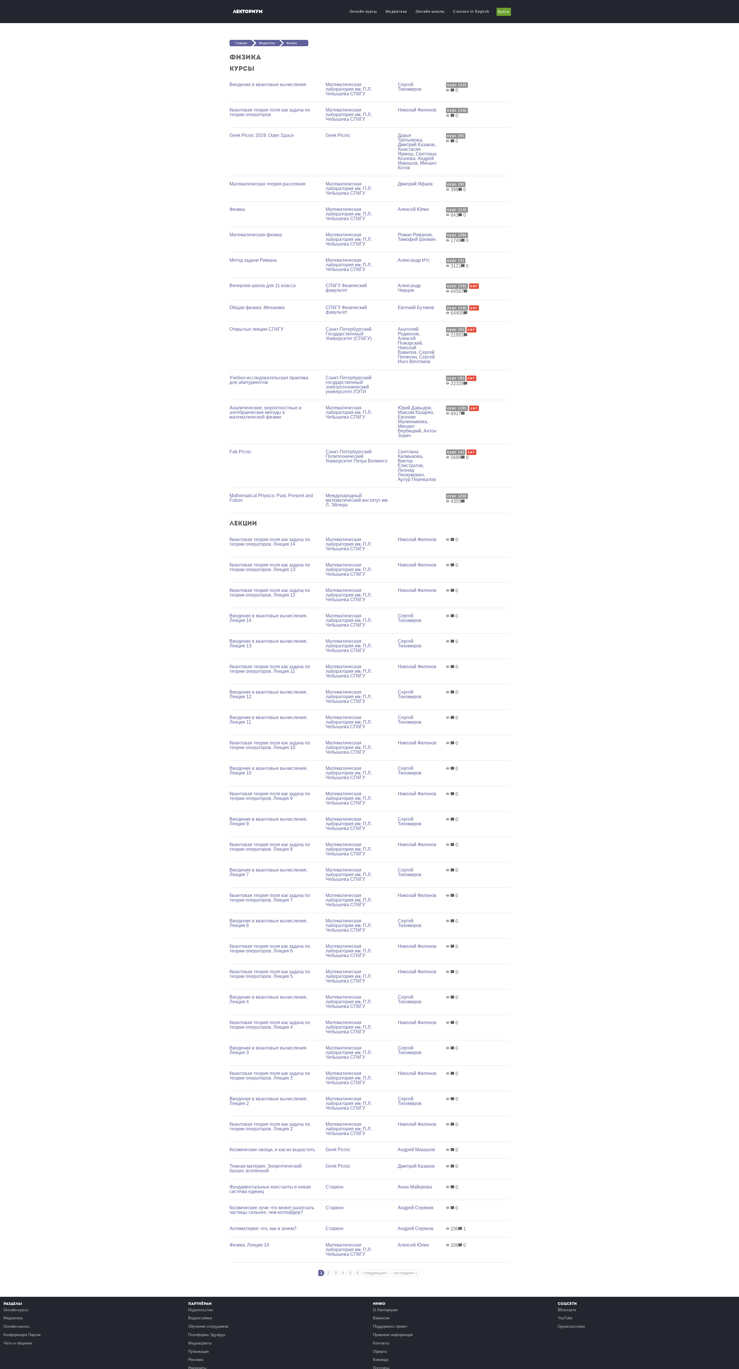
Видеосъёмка (200, 1318)
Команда (380, 1359)
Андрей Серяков (416, 1207)
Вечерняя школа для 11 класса (262, 285)
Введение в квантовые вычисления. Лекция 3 (268, 1050)
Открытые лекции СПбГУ (256, 329)
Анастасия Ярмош (409, 151)
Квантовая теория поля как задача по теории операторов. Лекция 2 (269, 1126)
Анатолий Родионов (408, 331)
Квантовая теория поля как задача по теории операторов (269, 112)
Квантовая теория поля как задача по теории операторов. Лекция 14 (269, 542)
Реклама (195, 1359)
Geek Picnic (338, 135)
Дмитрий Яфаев (415, 183)
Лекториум (248, 11)
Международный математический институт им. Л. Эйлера (357, 500)
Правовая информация (393, 1335)
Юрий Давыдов (414, 407)
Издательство (200, 1310)
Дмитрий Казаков (416, 144)
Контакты (381, 1343)
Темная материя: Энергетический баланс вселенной (265, 1168)
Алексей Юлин (413, 209)
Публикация (198, 1351)
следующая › (376, 1272)
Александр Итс (414, 260)
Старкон (335, 1186)
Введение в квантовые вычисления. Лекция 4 (268, 999)
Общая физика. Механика (257, 307)
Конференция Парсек (22, 1335)
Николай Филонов (417, 109)
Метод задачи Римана (253, 260)
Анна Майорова (415, 1186)
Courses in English (471, 12)
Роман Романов (415, 234)
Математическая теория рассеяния (267, 183)
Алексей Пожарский (410, 340)
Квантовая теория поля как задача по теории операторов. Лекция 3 (269, 1075)
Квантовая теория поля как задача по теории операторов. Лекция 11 (269, 669)
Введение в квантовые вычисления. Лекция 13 (268, 643)
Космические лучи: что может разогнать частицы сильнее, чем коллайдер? (271, 1210)
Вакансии (381, 1318)
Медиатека (396, 12)
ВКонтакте (567, 1310)
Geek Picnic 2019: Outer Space (261, 135)
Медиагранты (200, 1343)
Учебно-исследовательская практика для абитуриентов (268, 380)
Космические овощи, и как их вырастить (272, 1149)
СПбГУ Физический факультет (346, 288)
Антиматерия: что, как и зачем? (262, 1228)
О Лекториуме (385, 1310)
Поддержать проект (390, 1326)
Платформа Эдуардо (206, 1335)
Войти (504, 12)
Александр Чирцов (409, 288)
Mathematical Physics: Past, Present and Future (271, 498)
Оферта (380, 1351)
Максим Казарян (415, 412)
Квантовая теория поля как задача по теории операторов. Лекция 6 (269, 948)
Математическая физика (255, 234)
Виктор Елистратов (410, 463)
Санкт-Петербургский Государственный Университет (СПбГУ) (349, 334)
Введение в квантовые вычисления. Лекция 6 (268, 923)
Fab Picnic (240, 451)
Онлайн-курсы (363, 12)
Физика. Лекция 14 (249, 1244)
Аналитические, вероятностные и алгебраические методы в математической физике (265, 412)
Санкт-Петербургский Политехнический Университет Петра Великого (356, 456)
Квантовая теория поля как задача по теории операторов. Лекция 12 (269, 592)
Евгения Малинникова (412, 419)
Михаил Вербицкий (409, 428)
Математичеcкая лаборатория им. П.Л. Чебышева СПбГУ (349, 89)
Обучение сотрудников (208, 1326)
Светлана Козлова (417, 156)
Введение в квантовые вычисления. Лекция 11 (268, 720)
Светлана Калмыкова (410, 454)
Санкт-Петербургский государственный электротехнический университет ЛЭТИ (349, 384)
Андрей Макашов (416, 161)
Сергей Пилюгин (416, 354)
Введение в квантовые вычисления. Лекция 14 (268, 618)
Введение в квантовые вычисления (267, 84)
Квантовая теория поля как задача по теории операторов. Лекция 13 (269, 567)
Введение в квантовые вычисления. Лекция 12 (268, 694)
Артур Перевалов (417, 479)
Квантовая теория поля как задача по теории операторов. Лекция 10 (269, 745)
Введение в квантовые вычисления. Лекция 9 (268, 821)
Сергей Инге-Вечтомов (416, 359)
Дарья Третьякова (410, 137)
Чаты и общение (17, 1343)
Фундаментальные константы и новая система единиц (270, 1189)
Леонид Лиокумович (411, 472)
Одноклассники (571, 1326)
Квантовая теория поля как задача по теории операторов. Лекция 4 (269, 1025)
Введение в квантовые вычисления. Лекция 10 (268, 770)
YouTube (565, 1318)
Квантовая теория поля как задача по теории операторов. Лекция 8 (269, 847)
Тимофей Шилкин (417, 239)
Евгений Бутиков (416, 307)
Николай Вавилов (407, 350)
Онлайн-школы (430, 12)
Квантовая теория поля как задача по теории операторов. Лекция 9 (269, 796)
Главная (241, 43)
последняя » (405, 1272)
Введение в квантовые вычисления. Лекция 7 (268, 872)
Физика (291, 43)
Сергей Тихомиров (409, 87)
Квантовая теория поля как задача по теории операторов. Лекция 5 (269, 974)
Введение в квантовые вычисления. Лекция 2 (268, 1101)
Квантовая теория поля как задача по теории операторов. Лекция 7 (269, 897)
